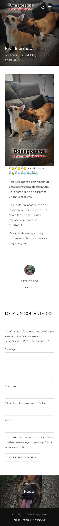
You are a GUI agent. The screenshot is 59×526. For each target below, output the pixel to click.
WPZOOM (40, 519)
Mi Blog (31, 55)
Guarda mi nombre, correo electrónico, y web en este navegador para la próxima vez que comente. (29, 442)
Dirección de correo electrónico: (25, 403)
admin (14, 55)
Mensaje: (10, 349)
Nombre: (10, 386)
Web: (8, 420)
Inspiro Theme (21, 519)
